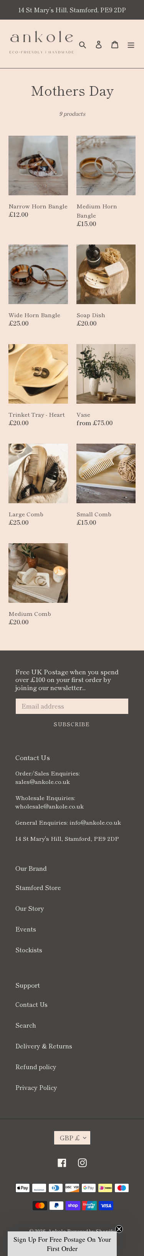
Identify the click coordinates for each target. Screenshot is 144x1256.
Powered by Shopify (91, 1230)
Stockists (28, 949)
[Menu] (131, 43)
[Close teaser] (119, 1229)
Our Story (29, 908)
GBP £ (69, 1137)
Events (25, 928)
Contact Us (31, 1004)
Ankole (57, 1230)
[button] (62, 1243)
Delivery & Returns (43, 1045)
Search (25, 1025)
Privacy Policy (36, 1087)
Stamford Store (38, 887)
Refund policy (35, 1066)
